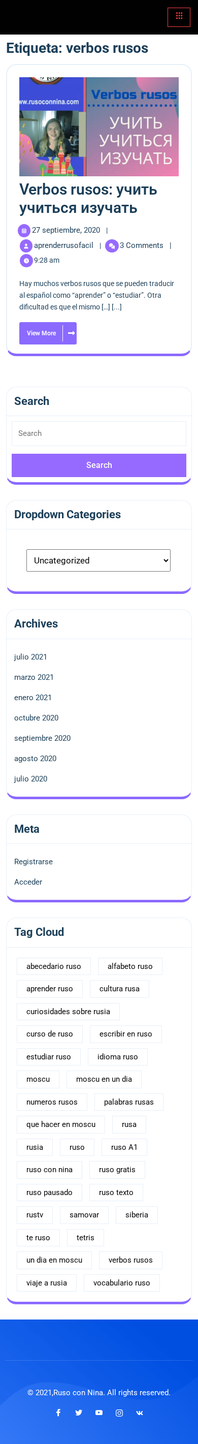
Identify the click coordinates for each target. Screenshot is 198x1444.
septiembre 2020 (42, 738)
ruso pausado (49, 1192)
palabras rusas (129, 1102)
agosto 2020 (35, 758)
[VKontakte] (139, 1413)
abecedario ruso (53, 966)
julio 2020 (30, 778)
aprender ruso (49, 988)
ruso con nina (49, 1169)
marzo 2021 (34, 677)
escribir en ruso (126, 1034)
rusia (34, 1147)
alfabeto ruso (130, 966)
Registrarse (33, 861)
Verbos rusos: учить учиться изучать (88, 198)
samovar (84, 1214)
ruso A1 (124, 1147)
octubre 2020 (36, 718)
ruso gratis (117, 1169)
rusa (129, 1124)
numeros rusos (52, 1102)
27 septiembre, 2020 (67, 230)
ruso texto (116, 1192)
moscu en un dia (104, 1079)
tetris (85, 1237)
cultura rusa (120, 988)
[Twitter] (78, 1413)
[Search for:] (99, 437)
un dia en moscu (54, 1260)
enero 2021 (33, 697)
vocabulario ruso (121, 1283)
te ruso (38, 1237)
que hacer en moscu (60, 1124)
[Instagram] (119, 1413)
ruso (77, 1147)
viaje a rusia (46, 1283)
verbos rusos (131, 1260)
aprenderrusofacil (64, 245)
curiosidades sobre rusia (68, 1011)
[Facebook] (58, 1413)
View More (38, 329)
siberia (136, 1214)
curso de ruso (49, 1034)
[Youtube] (99, 1413)
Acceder (28, 882)
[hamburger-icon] (179, 17)
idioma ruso (117, 1056)
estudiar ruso (48, 1056)
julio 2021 (30, 657)
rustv (34, 1214)
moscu (38, 1079)
